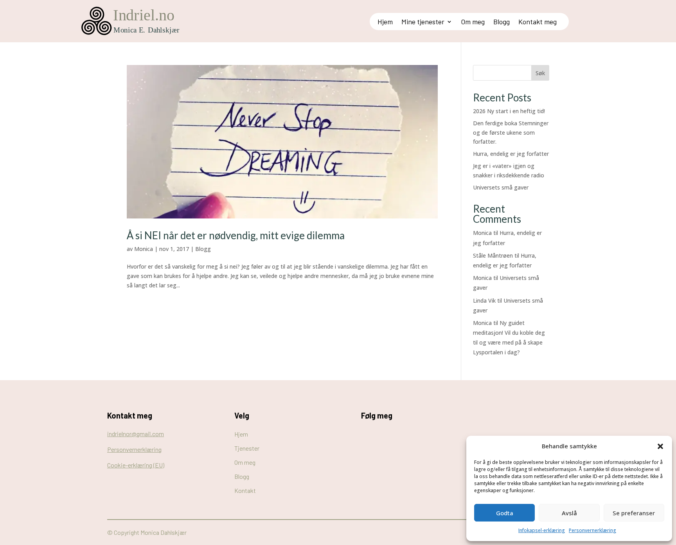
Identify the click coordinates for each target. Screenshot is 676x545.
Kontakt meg (537, 22)
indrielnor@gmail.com (135, 433)
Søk (540, 73)
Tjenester (246, 448)
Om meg (473, 22)
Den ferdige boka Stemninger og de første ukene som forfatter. (510, 132)
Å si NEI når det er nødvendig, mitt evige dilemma (236, 235)
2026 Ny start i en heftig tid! (509, 111)
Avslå (569, 513)
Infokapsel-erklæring (541, 530)
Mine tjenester (422, 22)
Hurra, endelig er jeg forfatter (511, 153)
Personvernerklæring (592, 530)
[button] (660, 446)
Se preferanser (634, 513)
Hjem (385, 22)
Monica (143, 249)
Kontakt (245, 490)
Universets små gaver (501, 187)
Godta (504, 513)
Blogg (501, 22)
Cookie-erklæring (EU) (135, 465)
